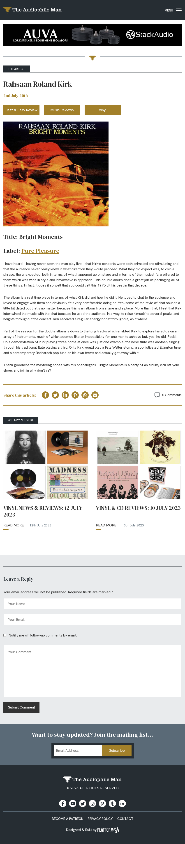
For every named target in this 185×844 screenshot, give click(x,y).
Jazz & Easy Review (21, 110)
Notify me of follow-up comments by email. (43, 635)
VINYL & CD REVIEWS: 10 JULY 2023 (138, 508)
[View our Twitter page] (82, 803)
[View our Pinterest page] (102, 803)
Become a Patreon (67, 819)
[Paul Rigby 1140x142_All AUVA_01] (92, 35)
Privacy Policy (100, 819)
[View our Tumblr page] (112, 803)
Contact (125, 819)
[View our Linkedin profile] (122, 803)
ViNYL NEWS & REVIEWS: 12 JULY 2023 (42, 511)
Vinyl (102, 110)
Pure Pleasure (40, 250)
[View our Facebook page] (62, 803)
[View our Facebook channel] (72, 803)
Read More (13, 525)
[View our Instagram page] (92, 803)
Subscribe (117, 750)
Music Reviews (62, 110)
